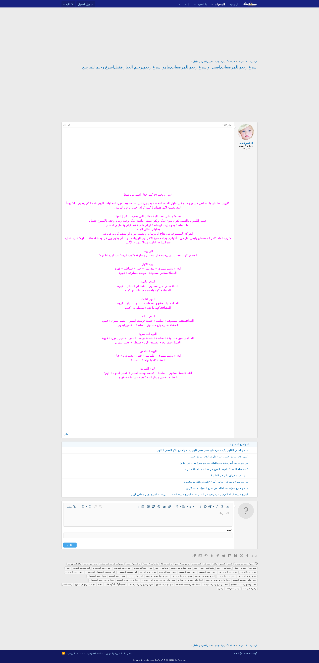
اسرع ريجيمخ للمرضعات (182, 576)
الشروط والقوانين (114, 653)
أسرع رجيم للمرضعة (122, 567)
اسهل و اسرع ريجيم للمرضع (244, 580)
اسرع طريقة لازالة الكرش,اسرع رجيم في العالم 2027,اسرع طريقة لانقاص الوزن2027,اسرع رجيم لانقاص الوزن (189, 494)
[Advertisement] (159, 32)
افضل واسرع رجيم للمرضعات (102, 580)
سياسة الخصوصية (95, 653)
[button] (212, 4)
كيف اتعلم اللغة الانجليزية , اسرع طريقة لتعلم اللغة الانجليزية (216, 469)
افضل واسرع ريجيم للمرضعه (188, 584)
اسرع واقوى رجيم (135, 576)
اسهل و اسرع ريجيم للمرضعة (218, 580)
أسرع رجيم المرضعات (102, 567)
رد (64, 434)
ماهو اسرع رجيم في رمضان (245, 567)
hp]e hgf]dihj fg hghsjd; (115, 584)
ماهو (215, 563)
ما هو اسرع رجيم (182, 563)
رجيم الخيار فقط (249, 588)
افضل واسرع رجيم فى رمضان (215, 584)
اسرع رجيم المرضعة (167, 572)
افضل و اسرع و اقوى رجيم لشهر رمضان (158, 580)
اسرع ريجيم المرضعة (226, 576)
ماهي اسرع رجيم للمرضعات (111, 563)
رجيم (100, 584)
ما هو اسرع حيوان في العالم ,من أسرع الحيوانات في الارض (217, 488)
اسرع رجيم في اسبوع (244, 563)
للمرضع (207, 563)
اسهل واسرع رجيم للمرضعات (190, 580)
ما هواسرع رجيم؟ (150, 563)
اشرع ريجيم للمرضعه (74, 572)
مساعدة (81, 653)
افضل (230, 563)
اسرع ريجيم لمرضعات (247, 576)
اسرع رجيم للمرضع (248, 572)
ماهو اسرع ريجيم (224, 567)
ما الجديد (202, 4)
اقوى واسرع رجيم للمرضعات (141, 584)
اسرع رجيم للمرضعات (228, 572)
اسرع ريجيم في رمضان (204, 576)
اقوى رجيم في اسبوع (164, 584)
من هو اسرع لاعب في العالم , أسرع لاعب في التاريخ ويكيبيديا (216, 481)
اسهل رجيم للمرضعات (97, 576)
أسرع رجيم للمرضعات (143, 567)
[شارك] (69, 125)
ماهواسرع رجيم (161, 567)
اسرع (68, 567)
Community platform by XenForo (159, 660)
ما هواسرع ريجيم (133, 563)
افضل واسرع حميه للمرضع (128, 580)
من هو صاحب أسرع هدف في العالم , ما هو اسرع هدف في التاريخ (214, 462)
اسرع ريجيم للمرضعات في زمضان (100, 572)
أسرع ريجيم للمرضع (81, 567)
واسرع (220, 588)
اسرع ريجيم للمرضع (148, 572)
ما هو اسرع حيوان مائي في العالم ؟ (229, 475)
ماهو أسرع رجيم (90, 563)
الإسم (229, 529)
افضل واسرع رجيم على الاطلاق (243, 584)
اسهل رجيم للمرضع (117, 576)
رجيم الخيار (67, 584)
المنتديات (220, 4)
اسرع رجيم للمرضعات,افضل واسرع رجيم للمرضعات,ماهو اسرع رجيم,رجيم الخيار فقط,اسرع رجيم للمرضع (170, 67)
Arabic (236, 653)
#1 (64, 125)
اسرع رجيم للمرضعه (187, 572)
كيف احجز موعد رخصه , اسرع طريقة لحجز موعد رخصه (219, 456)
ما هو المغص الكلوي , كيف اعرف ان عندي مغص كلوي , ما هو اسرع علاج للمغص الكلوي (202, 450)
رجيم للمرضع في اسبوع (85, 584)
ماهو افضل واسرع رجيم (204, 567)
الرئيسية (234, 4)
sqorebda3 (249, 653)
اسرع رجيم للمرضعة (207, 572)
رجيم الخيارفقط (233, 588)
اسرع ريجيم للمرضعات (127, 572)
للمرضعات (196, 563)
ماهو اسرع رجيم (74, 563)
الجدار (222, 563)
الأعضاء (186, 4)
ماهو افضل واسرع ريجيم (181, 567)
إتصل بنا (128, 653)
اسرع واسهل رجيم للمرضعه (157, 576)
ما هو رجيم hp (166, 563)
